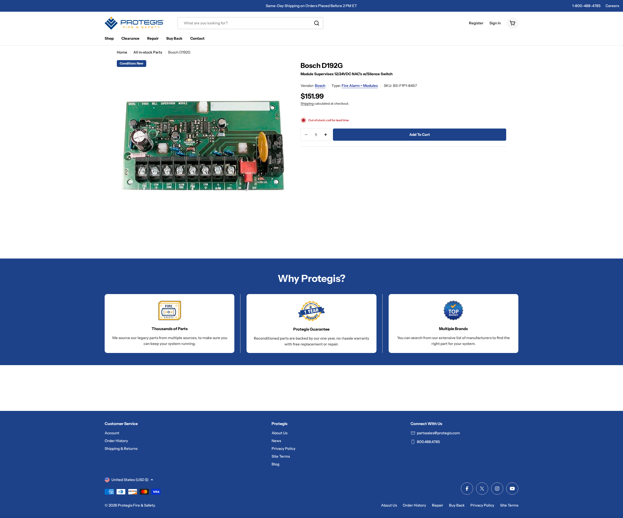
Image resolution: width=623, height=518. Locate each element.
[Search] (317, 23)
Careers (612, 5)
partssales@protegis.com (438, 433)
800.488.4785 (428, 441)
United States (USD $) (129, 479)
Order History (414, 505)
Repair (437, 505)
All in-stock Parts (147, 52)
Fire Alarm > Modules (360, 85)
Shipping (307, 103)
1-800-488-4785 (586, 5)
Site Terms (509, 505)
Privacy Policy (482, 505)
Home (122, 52)
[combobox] (250, 23)
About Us (389, 505)
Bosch (320, 85)
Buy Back (457, 505)
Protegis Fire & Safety (136, 505)
